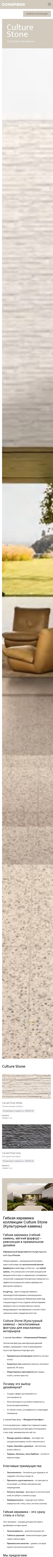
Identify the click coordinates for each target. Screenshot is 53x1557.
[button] (49, 4)
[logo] (13, 4)
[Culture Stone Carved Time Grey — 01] (26, 1136)
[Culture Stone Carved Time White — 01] (26, 1086)
